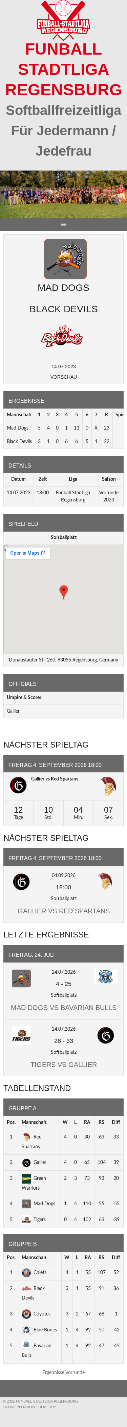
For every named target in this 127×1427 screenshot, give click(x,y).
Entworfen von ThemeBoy (29, 1407)
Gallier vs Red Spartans (54, 779)
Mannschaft (34, 1122)
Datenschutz (78, 1388)
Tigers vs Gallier (63, 1064)
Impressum (47, 1388)
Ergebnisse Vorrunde (63, 1372)
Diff (116, 1122)
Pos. (11, 1122)
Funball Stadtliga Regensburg (63, 69)
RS (101, 1122)
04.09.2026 (64, 875)
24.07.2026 (64, 972)
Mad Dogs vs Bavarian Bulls (64, 1007)
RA (87, 1122)
